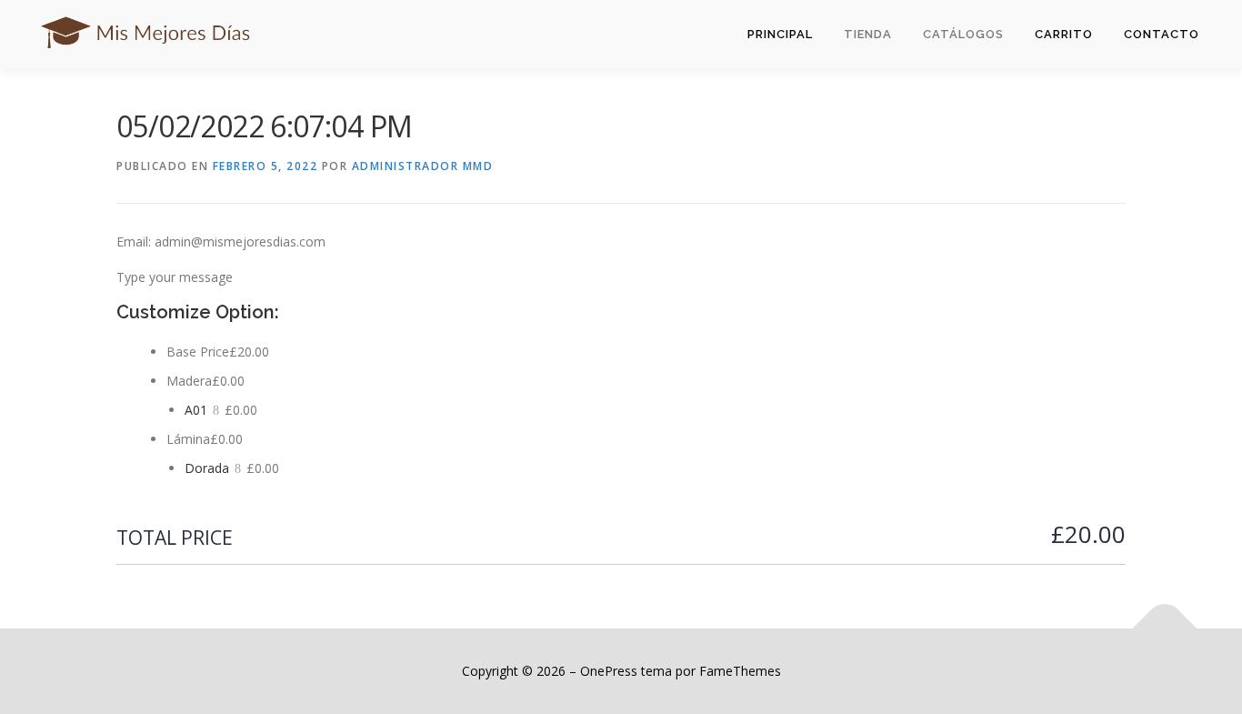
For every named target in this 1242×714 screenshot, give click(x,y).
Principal (780, 34)
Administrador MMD (423, 166)
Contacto (1161, 34)
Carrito (1064, 34)
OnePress (608, 670)
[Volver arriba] (1165, 628)
